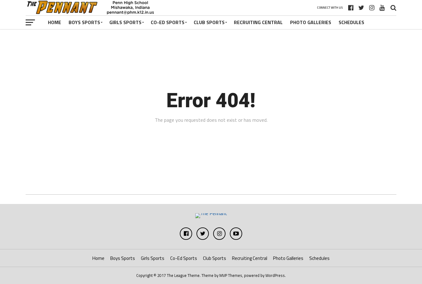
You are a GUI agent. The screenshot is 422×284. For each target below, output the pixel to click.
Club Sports (209, 22)
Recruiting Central (258, 22)
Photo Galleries (310, 22)
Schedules (351, 22)
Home (54, 22)
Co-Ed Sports (167, 22)
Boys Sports (84, 22)
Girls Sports (125, 22)
